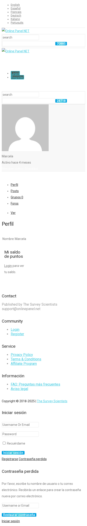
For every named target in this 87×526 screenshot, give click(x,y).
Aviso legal (19, 389)
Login (15, 73)
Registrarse (10, 459)
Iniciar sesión (11, 521)
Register (17, 77)
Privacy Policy (22, 355)
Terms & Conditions (26, 359)
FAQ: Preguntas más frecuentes (35, 384)
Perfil (14, 185)
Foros (15, 203)
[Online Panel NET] (15, 31)
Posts (15, 191)
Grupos (17, 197)
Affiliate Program (24, 363)
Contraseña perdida (33, 459)
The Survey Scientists (52, 401)
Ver (13, 213)
